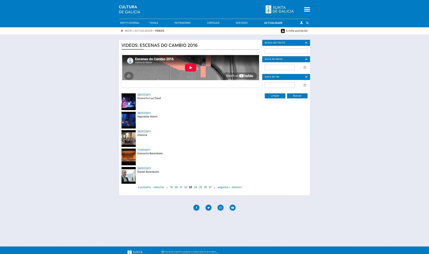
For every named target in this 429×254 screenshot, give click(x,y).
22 (185, 187)
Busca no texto (275, 43)
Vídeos (159, 31)
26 (205, 187)
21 (181, 187)
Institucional (130, 23)
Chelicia (142, 135)
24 (195, 187)
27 (210, 187)
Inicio (128, 31)
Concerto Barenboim (150, 153)
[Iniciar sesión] (301, 23)
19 (171, 187)
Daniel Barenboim (148, 172)
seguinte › (224, 187)
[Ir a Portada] (129, 11)
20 (176, 187)
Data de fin (272, 77)
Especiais (213, 23)
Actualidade (273, 23)
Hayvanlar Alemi (147, 116)
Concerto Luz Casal (149, 98)
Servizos (242, 23)
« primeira (144, 187)
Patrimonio (183, 23)
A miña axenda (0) (297, 31)
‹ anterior (158, 187)
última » (237, 187)
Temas (153, 23)
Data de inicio (273, 59)
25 (200, 187)
